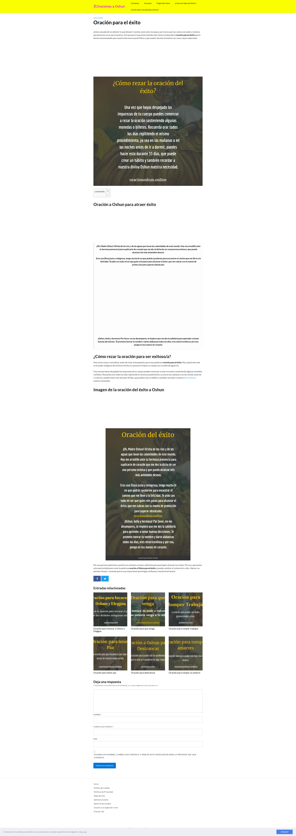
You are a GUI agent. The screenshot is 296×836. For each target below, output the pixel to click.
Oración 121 (99, 812)
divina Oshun (190, 377)
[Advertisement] (148, 58)
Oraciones (135, 3)
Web (95, 739)
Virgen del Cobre (163, 3)
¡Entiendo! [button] (284, 832)
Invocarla (147, 3)
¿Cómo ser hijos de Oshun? (185, 3)
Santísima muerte (101, 800)
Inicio (96, 784)
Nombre (97, 715)
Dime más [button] (83, 832)
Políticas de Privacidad (103, 792)
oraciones (98, 18)
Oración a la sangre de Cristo (106, 808)
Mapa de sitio (99, 796)
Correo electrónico (103, 727)
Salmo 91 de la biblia (102, 804)
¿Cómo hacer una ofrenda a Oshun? (145, 10)
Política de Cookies (102, 788)
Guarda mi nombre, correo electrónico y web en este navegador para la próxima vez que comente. (145, 756)
